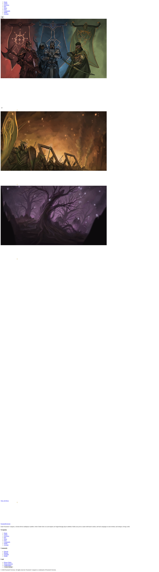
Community (7, 11)
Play (5, 6)
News (5, 8)
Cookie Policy (7, 565)
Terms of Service (8, 564)
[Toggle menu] (2, 17)
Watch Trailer (11, 108)
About (5, 3)
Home (5, 2)
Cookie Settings (8, 567)
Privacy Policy (8, 562)
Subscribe (19, 516)
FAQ (5, 9)
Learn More (4, 108)
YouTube (6, 554)
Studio (5, 12)
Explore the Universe (9, 257)
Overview (6, 5)
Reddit (5, 556)
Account (6, 14)
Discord (6, 551)
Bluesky (6, 553)
